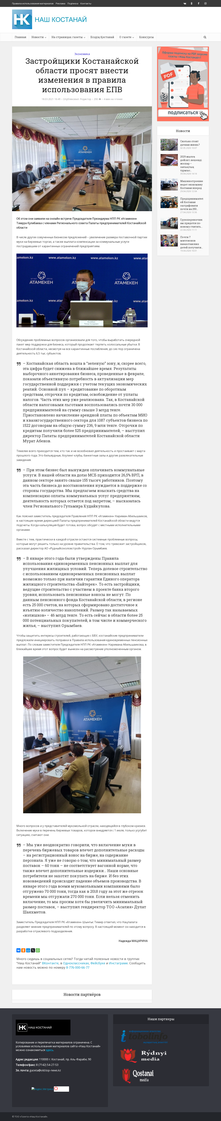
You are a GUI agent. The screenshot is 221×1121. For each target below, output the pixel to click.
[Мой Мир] (28, 950)
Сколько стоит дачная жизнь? (190, 143)
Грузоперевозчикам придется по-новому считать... (191, 223)
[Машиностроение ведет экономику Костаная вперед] (170, 184)
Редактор (85, 99)
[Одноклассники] (23, 950)
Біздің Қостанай (102, 37)
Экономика (82, 54)
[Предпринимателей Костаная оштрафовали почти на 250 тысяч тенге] (170, 202)
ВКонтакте (50, 963)
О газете (125, 37)
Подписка (73, 3)
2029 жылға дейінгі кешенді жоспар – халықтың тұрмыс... (191, 163)
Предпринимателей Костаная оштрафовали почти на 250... (191, 204)
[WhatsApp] (38, 950)
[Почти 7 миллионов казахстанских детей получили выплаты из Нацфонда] (170, 241)
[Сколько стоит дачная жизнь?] (170, 145)
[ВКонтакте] (18, 950)
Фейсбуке (97, 963)
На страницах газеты (67, 37)
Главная (20, 37)
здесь (49, 1050)
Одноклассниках (76, 963)
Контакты (85, 3)
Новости (37, 37)
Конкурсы (146, 37)
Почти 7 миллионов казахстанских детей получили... (191, 242)
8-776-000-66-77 (77, 967)
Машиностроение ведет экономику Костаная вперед (191, 184)
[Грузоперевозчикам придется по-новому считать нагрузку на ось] (170, 223)
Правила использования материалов (33, 3)
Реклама (60, 3)
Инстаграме (118, 963)
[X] (33, 950)
